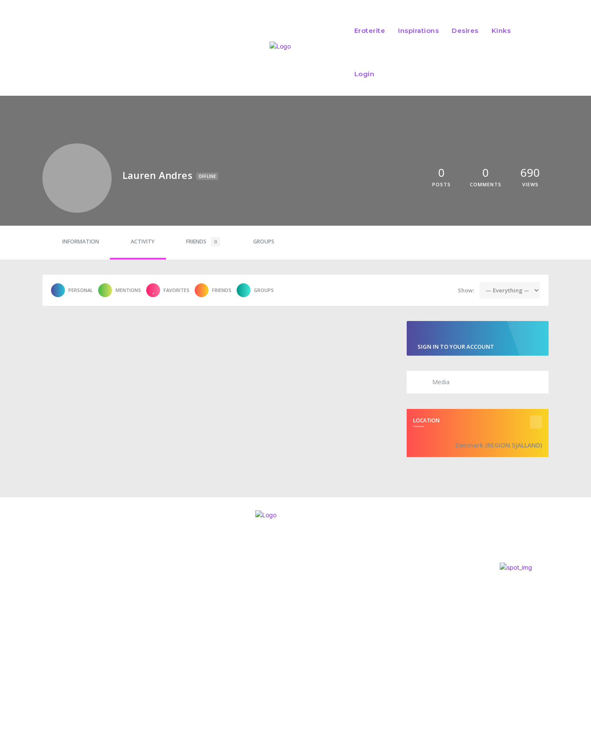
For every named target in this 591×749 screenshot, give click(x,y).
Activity (142, 241)
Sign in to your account (456, 346)
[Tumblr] (80, 646)
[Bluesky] (56, 646)
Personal (80, 290)
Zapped (285, 645)
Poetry (280, 601)
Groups (263, 241)
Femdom (281, 629)
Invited (284, 589)
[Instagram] (9, 646)
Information (80, 241)
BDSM (277, 657)
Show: (466, 290)
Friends (201, 241)
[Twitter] (32, 646)
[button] (534, 52)
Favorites (177, 290)
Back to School (300, 617)
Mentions (128, 290)
